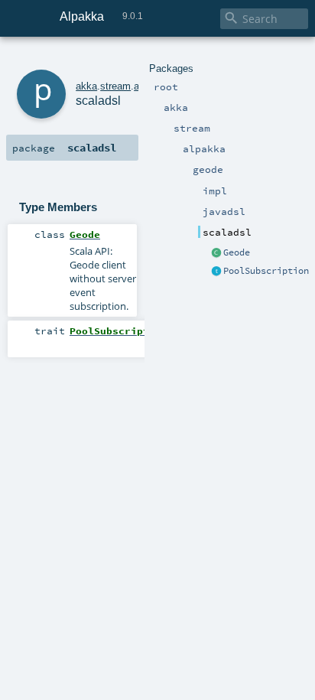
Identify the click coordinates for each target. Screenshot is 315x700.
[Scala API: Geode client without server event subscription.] (216, 253)
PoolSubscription (266, 270)
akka (86, 86)
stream (115, 86)
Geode (236, 252)
